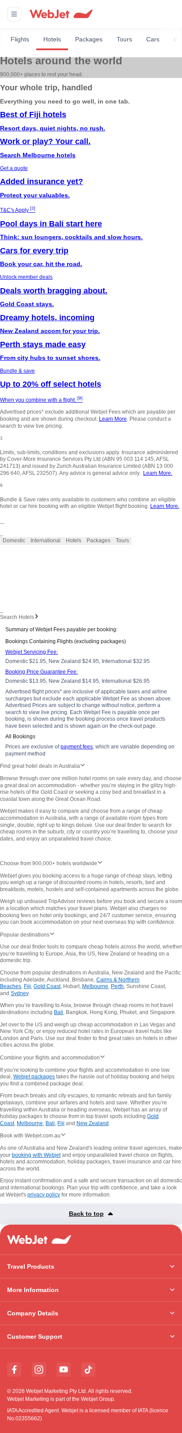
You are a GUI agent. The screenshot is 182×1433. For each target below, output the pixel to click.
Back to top (86, 1213)
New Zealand (92, 1123)
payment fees (77, 747)
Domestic (14, 540)
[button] (14, 14)
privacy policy (43, 1195)
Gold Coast (47, 986)
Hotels (52, 39)
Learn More (113, 419)
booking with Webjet (36, 1155)
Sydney (19, 993)
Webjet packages (34, 1077)
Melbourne (95, 986)
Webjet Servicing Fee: (31, 652)
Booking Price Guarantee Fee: (41, 672)
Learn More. (157, 473)
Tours (124, 39)
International (45, 540)
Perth (117, 986)
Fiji (27, 986)
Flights (20, 39)
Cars (152, 39)
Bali (58, 1012)
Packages (88, 39)
